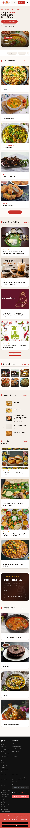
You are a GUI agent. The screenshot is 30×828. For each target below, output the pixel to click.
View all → (26, 61)
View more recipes (15, 212)
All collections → (25, 364)
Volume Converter (5, 753)
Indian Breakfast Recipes (18, 748)
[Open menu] (27, 2)
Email (13, 784)
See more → (26, 395)
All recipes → (25, 608)
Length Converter (5, 756)
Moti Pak (3, 785)
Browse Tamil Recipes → (15, 596)
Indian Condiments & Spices (4, 760)
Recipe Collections (16, 746)
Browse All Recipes (9, 21)
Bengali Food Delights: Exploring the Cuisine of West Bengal (5, 802)
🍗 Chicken (22, 53)
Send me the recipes (20, 797)
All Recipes (14, 743)
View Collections (9, 26)
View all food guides (15, 354)
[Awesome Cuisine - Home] (5, 2)
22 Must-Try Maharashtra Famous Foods (4, 781)
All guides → (26, 222)
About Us (14, 754)
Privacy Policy (15, 759)
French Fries (4, 788)
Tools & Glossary (16, 751)
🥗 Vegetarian (12, 53)
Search (21, 2)
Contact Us (14, 756)
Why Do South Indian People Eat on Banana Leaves (5, 811)
